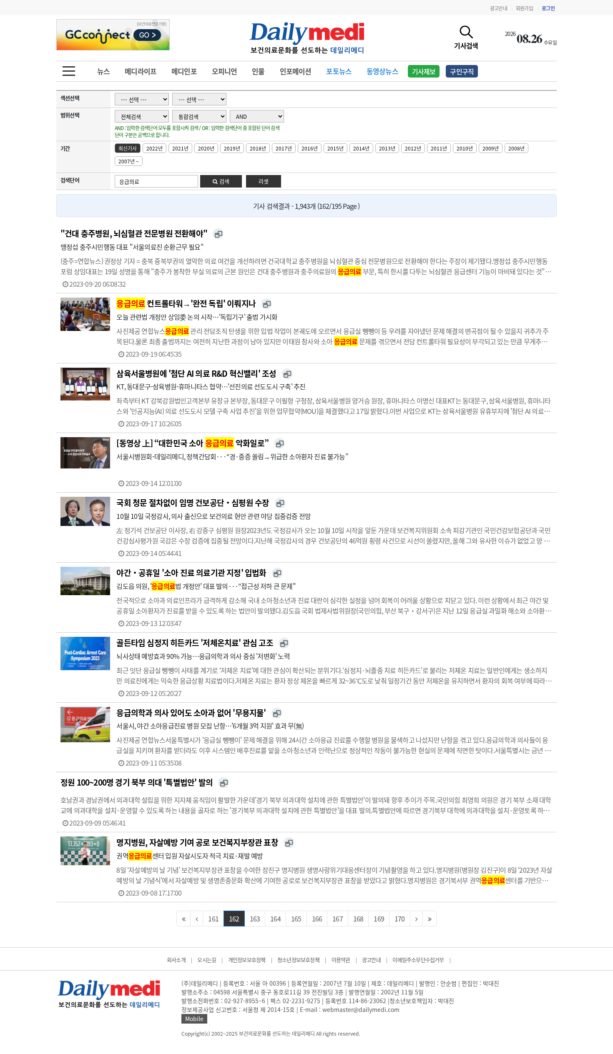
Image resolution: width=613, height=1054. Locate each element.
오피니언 (224, 71)
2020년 (206, 148)
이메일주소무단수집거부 (418, 960)
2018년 (258, 148)
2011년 (439, 148)
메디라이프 (140, 71)
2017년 (284, 148)
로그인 (548, 8)
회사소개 (176, 960)
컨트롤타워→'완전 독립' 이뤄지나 (186, 303)
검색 (223, 181)
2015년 (335, 148)
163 (255, 919)
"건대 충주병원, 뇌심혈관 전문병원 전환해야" (133, 233)
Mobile (194, 1018)
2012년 (413, 148)
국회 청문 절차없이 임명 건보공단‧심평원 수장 (192, 502)
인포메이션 (296, 71)
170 (399, 919)
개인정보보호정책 (247, 960)
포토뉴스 (339, 71)
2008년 (516, 148)
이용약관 (341, 960)
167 (337, 919)
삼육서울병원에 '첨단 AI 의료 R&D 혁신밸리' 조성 (196, 373)
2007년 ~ (128, 161)
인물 (258, 71)
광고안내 (498, 8)
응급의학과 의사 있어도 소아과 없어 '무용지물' (191, 713)
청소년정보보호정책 (298, 960)
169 (379, 919)
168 (358, 919)
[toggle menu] (69, 69)
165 (296, 919)
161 (213, 919)
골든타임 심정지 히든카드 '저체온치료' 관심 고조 (194, 642)
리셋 (264, 181)
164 (275, 919)
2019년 (232, 148)
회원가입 (524, 8)
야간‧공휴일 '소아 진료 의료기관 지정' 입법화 (191, 572)
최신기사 (127, 148)
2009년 (490, 148)
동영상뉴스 (382, 71)
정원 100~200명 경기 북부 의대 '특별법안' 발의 (136, 782)
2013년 (387, 148)
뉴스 (103, 71)
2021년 (180, 148)
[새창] (218, 233)
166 (317, 919)
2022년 (154, 148)
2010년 (465, 148)
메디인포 (184, 71)
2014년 (361, 148)
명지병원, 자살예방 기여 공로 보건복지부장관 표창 (197, 842)
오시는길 (206, 960)
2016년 (309, 148)
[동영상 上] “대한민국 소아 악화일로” (192, 443)
